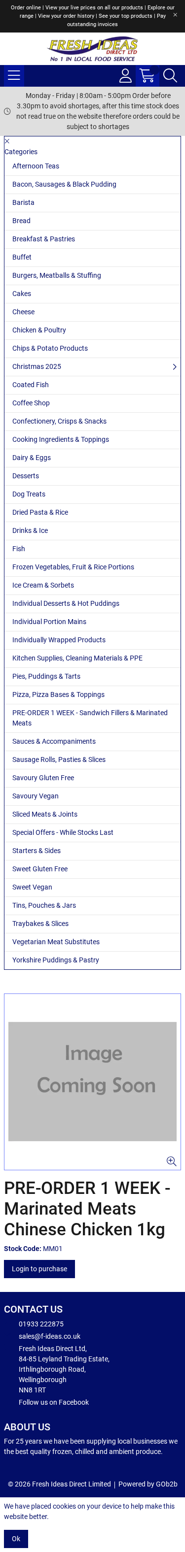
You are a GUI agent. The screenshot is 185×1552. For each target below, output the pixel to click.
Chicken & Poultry (39, 330)
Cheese (23, 312)
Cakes (21, 293)
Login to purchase (39, 1269)
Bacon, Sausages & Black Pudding (64, 184)
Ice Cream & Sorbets (43, 585)
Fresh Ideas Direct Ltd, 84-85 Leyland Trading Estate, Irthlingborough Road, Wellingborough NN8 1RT (64, 1369)
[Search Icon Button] (170, 76)
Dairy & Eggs (31, 458)
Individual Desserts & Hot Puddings (65, 603)
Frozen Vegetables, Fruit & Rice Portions (73, 567)
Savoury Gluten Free (43, 778)
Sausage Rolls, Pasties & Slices (59, 759)
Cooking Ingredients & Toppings (60, 439)
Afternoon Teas (35, 166)
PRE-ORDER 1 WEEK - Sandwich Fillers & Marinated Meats (90, 718)
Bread (21, 221)
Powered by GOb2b (148, 1484)
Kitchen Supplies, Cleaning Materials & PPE (77, 658)
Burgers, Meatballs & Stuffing (56, 275)
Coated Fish (30, 385)
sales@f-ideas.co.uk (49, 1336)
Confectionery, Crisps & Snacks (59, 421)
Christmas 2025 (36, 366)
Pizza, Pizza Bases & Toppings (58, 694)
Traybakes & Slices (40, 923)
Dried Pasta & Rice (40, 512)
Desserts (25, 476)
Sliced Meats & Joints (44, 814)
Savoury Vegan (35, 796)
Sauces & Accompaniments (54, 741)
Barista (23, 202)
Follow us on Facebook (54, 1402)
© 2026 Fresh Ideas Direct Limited (59, 1484)
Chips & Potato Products (50, 348)
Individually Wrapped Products (59, 640)
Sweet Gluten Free (40, 869)
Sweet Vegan (32, 887)
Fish (18, 549)
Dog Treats (28, 494)
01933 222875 (41, 1324)
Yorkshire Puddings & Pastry (55, 960)
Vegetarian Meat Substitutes (56, 942)
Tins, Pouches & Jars (44, 905)
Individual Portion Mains (49, 622)
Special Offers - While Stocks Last (62, 832)
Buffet (22, 257)
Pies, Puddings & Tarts (46, 676)
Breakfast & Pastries (43, 239)
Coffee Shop (31, 403)
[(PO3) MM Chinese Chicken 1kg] (92, 1081)
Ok (16, 1539)
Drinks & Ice (30, 530)
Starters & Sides (36, 851)
